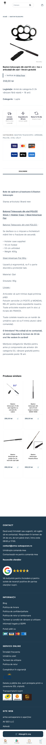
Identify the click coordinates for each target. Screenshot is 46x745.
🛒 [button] (18, 419)
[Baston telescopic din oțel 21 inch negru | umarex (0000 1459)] (33, 389)
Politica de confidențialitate (15, 611)
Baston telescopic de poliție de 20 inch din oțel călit (13, 457)
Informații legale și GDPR (14, 623)
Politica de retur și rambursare (17, 615)
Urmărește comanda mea (14, 550)
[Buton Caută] (30, 5)
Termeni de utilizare (12, 660)
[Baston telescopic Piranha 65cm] (33, 440)
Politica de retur (10, 664)
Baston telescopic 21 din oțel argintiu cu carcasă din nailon (13, 408)
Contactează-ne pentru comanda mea (20, 554)
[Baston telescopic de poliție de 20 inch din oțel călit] (12, 440)
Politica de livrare (11, 607)
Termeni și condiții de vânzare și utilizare (22, 619)
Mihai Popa (20, 75)
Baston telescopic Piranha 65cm (33, 456)
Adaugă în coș (25, 734)
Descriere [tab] (23, 171)
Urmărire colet (9, 656)
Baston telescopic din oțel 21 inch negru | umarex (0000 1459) (33, 408)
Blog (5, 603)
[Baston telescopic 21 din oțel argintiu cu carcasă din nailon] (12, 389)
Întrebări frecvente (11, 652)
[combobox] (20, 5)
